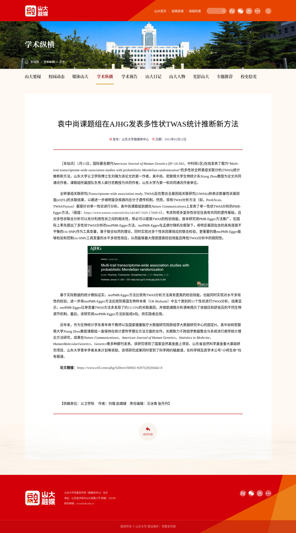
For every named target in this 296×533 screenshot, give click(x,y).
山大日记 (153, 76)
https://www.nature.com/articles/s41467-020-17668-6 (122, 213)
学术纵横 (49, 61)
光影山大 (201, 76)
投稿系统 (178, 11)
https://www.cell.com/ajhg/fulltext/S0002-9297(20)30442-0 (119, 368)
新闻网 (35, 61)
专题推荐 (225, 76)
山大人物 (177, 76)
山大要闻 (33, 76)
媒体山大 (80, 76)
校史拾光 (249, 76)
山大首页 (160, 11)
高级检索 (195, 11)
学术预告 (129, 76)
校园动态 (57, 76)
